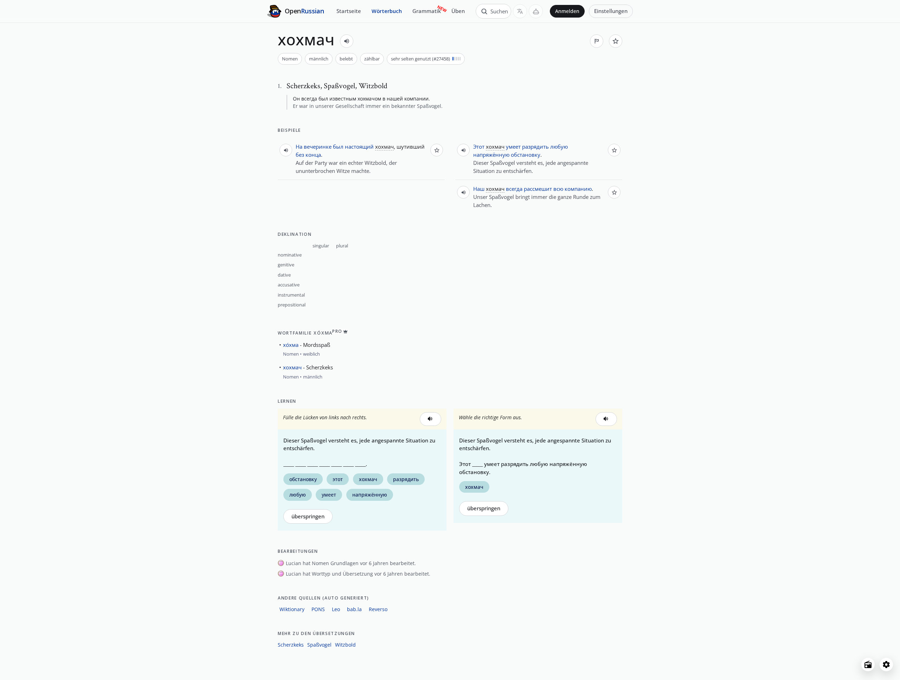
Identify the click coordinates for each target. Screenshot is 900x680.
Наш (478, 188)
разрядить (535, 146)
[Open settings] (886, 664)
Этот (478, 146)
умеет (513, 146)
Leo (336, 609)
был (338, 146)
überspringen (307, 516)
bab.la (354, 609)
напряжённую (491, 154)
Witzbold (345, 644)
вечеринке (318, 146)
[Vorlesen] (346, 41)
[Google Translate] (520, 11)
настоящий (359, 146)
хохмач (292, 367)
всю (558, 188)
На (299, 146)
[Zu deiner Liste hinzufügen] (615, 41)
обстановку (525, 154)
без (300, 154)
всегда (514, 188)
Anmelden (567, 11)
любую (559, 146)
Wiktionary (291, 609)
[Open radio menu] (868, 664)
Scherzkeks (291, 644)
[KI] (536, 11)
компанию (578, 188)
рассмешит (538, 188)
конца (313, 154)
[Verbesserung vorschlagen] (596, 41)
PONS (318, 609)
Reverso (378, 609)
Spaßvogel (319, 644)
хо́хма (290, 344)
